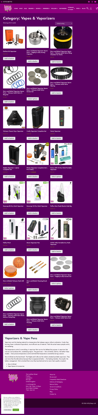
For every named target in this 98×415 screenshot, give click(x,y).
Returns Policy (54, 384)
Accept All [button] (16, 410)
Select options (32, 99)
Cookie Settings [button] (7, 410)
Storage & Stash (71, 8)
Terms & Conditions (55, 387)
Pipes (77, 8)
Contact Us (53, 394)
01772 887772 (31, 384)
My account (53, 377)
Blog (84, 8)
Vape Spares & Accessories (16, 366)
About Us (52, 375)
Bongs (38, 8)
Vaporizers (62, 8)
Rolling (54, 8)
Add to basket (9, 59)
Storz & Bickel (12, 364)
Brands (31, 8)
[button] (87, 8)
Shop (21, 8)
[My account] (91, 8)
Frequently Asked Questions (58, 379)
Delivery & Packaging (56, 382)
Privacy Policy (54, 389)
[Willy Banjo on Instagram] (92, 2)
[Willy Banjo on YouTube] (95, 2)
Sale (25, 8)
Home (16, 8)
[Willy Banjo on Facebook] (89, 2)
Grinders (46, 8)
